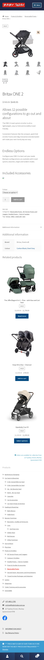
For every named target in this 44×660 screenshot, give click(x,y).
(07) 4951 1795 (10, 601)
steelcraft (18, 217)
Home (7, 16)
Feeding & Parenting (11, 507)
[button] (38, 32)
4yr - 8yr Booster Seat (14, 489)
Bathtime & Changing (12, 475)
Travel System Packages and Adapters (20, 576)
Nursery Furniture (10, 518)
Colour (4, 189)
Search (22, 656)
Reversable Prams (30, 16)
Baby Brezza (11, 511)
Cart (33, 654)
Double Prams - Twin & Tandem (19, 214)
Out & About (9, 544)
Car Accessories (12, 500)
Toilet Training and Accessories (15, 587)
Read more (22, 316)
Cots (8, 525)
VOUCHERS (8, 591)
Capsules (10, 496)
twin (23, 217)
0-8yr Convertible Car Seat (16, 485)
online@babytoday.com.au (15, 605)
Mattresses (11, 536)
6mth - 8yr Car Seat (13, 493)
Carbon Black (21, 248)
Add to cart (18, 199)
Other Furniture (12, 540)
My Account (7, 656)
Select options (22, 441)
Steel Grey (31, 248)
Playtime (8, 547)
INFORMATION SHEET (13, 629)
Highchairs (11, 514)
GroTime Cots (14, 529)
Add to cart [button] (22, 378)
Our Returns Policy (12, 633)
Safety (7, 580)
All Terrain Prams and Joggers (17, 554)
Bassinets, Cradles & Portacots (17, 522)
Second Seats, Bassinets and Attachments (21, 573)
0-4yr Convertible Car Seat (16, 482)
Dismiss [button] (5, 649)
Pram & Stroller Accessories (16, 565)
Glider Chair (11, 533)
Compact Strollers (13, 558)
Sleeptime (8, 583)
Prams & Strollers (16, 16)
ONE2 (12, 217)
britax (8, 217)
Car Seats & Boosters (12, 478)
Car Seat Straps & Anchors (16, 504)
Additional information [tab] (10, 227)
